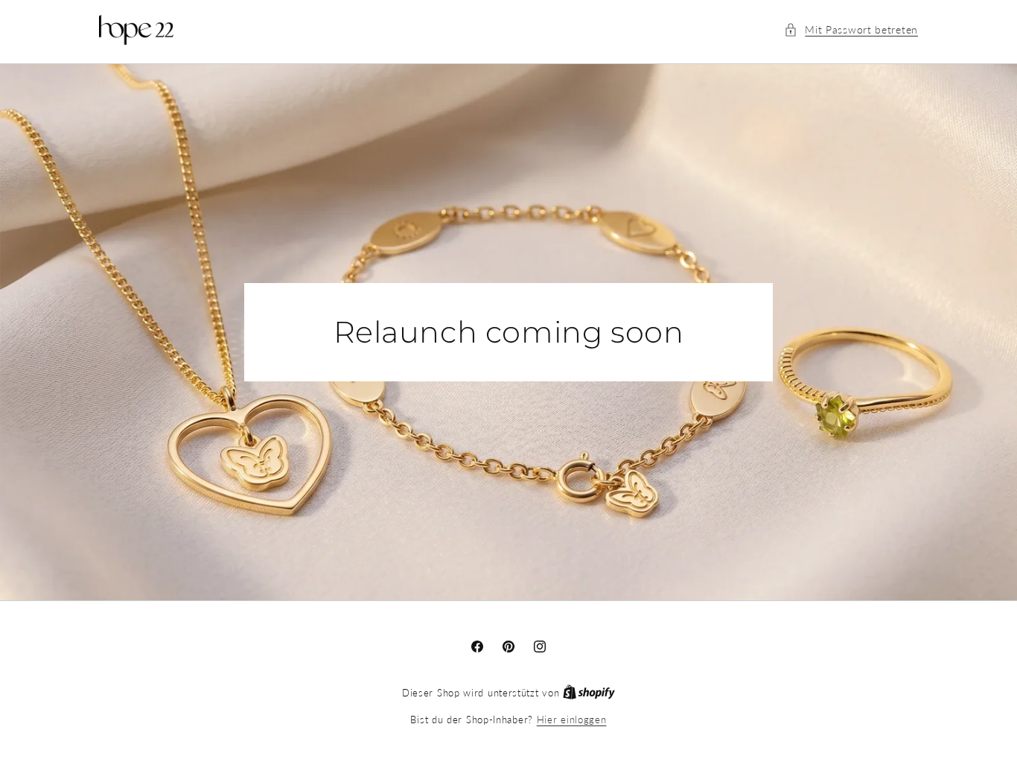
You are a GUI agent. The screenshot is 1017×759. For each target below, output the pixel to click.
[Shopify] (589, 693)
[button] (851, 29)
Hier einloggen (572, 719)
